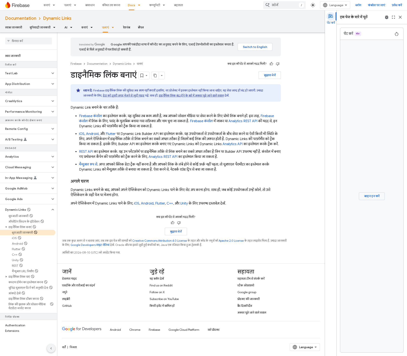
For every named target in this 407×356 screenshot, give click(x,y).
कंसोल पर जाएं (376, 5)
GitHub (67, 306)
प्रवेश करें (397, 5)
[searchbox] (28, 41)
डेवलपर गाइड (69, 278)
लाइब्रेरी (66, 299)
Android (92, 134)
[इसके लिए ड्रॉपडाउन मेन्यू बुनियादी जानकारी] (55, 27)
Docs (131, 5)
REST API (86, 152)
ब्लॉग (358, 5)
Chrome (134, 330)
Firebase (76, 64)
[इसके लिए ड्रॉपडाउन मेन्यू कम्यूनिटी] (165, 5)
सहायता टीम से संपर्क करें (251, 278)
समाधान (90, 5)
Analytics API (233, 144)
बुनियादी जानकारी (40, 27)
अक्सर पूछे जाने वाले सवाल (251, 312)
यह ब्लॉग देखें (157, 278)
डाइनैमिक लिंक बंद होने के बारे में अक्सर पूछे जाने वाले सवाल (191, 95)
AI (65, 27)
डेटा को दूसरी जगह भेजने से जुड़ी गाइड (123, 95)
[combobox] (284, 5)
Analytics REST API (243, 121)
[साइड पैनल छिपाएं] (51, 348)
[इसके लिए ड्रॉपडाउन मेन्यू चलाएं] (76, 5)
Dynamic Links (57, 18)
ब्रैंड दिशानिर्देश (244, 306)
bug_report (386, 17)
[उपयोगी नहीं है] (278, 64)
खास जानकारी (13, 27)
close (400, 17)
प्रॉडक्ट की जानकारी (248, 299)
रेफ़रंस (126, 27)
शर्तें (64, 347)
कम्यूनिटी (154, 5)
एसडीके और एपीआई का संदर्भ (78, 285)
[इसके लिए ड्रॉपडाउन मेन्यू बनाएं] (55, 5)
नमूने (64, 292)
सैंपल (141, 27)
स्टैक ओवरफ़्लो (245, 285)
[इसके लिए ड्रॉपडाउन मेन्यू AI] (72, 27)
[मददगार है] (271, 64)
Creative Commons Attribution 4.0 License (159, 240)
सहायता (178, 5)
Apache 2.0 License (231, 240)
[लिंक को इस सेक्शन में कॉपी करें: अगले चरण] (93, 181)
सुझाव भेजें (270, 75)
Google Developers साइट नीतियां (90, 245)
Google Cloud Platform (184, 330)
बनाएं (47, 5)
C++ (170, 203)
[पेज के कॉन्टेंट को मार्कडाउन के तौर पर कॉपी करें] (155, 75)
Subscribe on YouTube (164, 299)
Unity (184, 203)
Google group (246, 292)
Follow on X (157, 292)
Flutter (111, 134)
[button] (25, 73)
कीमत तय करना (111, 5)
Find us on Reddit (161, 285)
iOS (81, 134)
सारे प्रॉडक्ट (214, 330)
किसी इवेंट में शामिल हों (162, 306)
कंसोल (90, 116)
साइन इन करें (371, 196)
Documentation (20, 18)
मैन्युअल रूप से (88, 164)
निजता (73, 347)
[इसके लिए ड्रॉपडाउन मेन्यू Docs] (140, 5)
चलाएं (67, 5)
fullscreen (393, 17)
